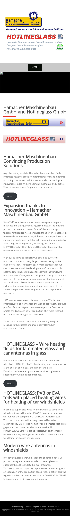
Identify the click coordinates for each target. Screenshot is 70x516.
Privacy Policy (17, 507)
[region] (35, 82)
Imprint (36, 507)
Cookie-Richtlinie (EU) (49, 507)
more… (10, 196)
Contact (28, 507)
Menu (35, 67)
